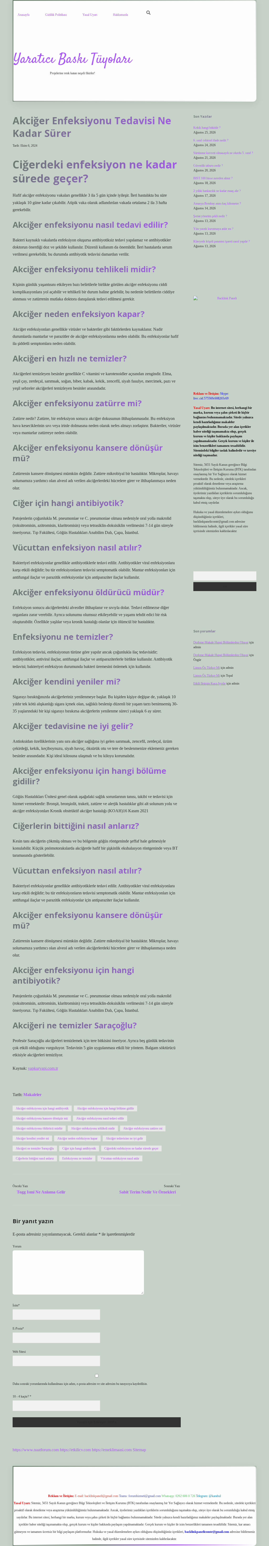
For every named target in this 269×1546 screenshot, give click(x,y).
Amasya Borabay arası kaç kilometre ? (217, 203)
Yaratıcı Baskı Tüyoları (72, 59)
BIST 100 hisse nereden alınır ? (212, 178)
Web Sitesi (19, 1352)
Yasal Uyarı (89, 15)
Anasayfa (23, 15)
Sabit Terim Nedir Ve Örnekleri (147, 1192)
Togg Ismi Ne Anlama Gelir (41, 1192)
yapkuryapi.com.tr (43, 1068)
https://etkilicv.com (75, 1450)
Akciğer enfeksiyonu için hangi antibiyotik (42, 1108)
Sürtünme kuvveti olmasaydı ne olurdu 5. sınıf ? (223, 153)
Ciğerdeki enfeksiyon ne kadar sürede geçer (131, 1148)
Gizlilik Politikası (56, 15)
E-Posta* (18, 1328)
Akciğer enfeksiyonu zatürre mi (142, 1128)
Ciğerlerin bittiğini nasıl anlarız (35, 1158)
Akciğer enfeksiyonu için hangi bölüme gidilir (105, 1108)
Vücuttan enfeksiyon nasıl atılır (120, 1158)
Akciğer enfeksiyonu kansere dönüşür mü (42, 1118)
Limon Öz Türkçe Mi (206, 668)
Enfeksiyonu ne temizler (77, 1158)
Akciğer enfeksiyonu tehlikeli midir (93, 1128)
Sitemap (139, 1450)
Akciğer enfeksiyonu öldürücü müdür (39, 1128)
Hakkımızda (120, 15)
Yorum (17, 1246)
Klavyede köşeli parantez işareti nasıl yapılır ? (221, 241)
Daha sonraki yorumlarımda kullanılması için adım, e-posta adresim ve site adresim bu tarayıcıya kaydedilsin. (80, 1384)
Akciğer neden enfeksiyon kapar (77, 1138)
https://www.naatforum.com (36, 1450)
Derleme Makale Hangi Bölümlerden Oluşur (221, 642)
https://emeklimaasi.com (112, 1450)
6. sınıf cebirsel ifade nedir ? (210, 140)
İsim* (16, 1305)
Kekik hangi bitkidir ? (206, 128)
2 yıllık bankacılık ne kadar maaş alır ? (217, 191)
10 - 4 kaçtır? (22, 1396)
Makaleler (32, 1094)
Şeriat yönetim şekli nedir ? (210, 216)
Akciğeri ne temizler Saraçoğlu (35, 1148)
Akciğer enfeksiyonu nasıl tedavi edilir (100, 1118)
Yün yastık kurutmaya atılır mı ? (213, 229)
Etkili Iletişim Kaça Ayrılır (209, 683)
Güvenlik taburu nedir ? (208, 165)
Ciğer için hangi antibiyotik (79, 1148)
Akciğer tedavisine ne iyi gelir (124, 1138)
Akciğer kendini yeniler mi (32, 1138)
